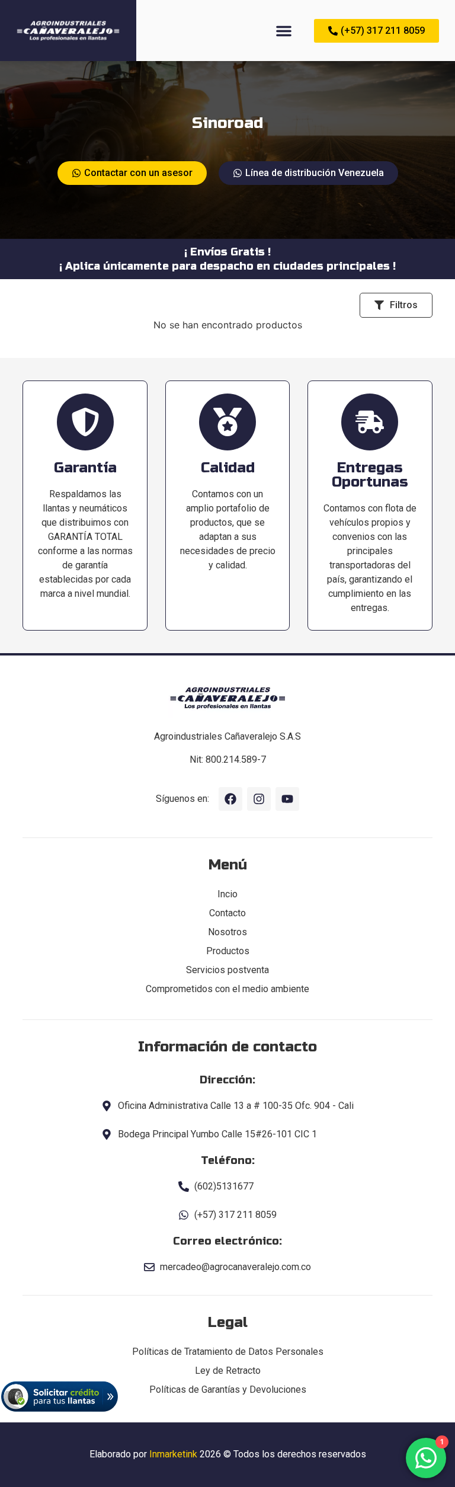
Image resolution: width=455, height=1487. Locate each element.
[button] (283, 30)
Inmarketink (173, 1454)
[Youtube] (287, 799)
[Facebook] (230, 799)
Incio (227, 894)
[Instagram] (259, 799)
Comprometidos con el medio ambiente (227, 988)
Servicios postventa (227, 970)
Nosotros (227, 932)
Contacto (227, 913)
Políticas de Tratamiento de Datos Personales (227, 1351)
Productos (227, 951)
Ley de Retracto (228, 1370)
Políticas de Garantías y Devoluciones (227, 1389)
